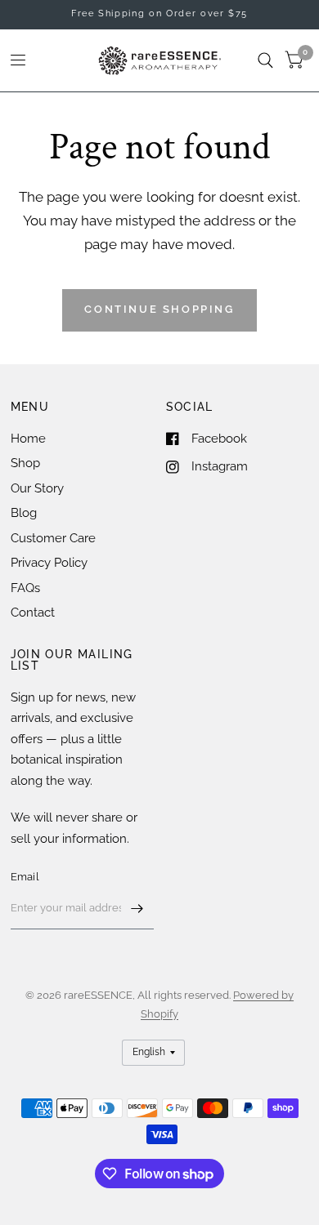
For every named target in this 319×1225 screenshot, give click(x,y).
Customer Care (53, 538)
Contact (33, 612)
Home (28, 438)
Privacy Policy (49, 562)
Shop (25, 463)
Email (25, 877)
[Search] (265, 60)
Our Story (37, 488)
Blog (24, 513)
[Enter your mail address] (137, 908)
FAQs (25, 588)
